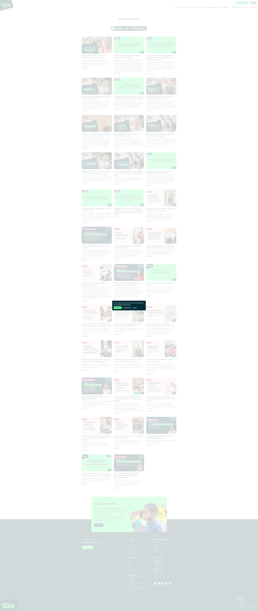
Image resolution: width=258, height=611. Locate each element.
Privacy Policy (126, 304)
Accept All (118, 307)
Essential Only (127, 307)
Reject (135, 307)
